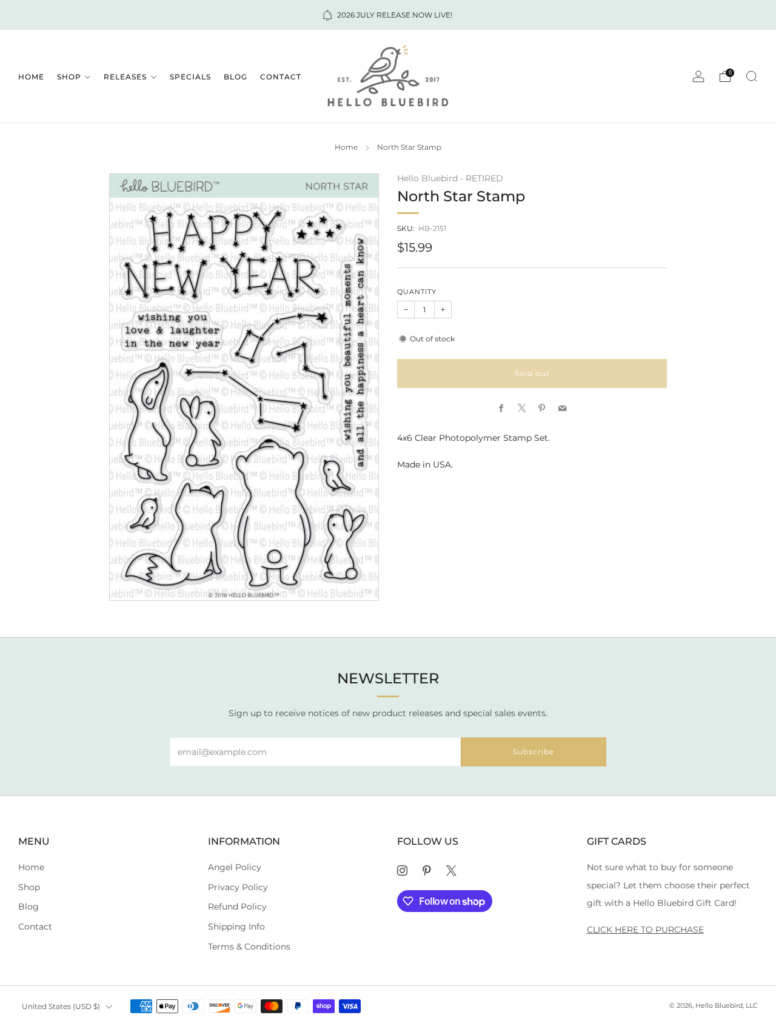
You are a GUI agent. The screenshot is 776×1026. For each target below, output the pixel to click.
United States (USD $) (61, 1006)
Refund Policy (237, 906)
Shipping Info (236, 926)
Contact (280, 76)
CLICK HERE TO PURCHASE (645, 929)
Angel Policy (234, 867)
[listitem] (388, 15)
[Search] (752, 76)
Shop (69, 76)
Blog (235, 76)
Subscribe (533, 751)
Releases (125, 76)
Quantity (416, 292)
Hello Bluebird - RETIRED (450, 178)
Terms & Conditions (249, 946)
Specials (190, 76)
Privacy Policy (238, 887)
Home (31, 76)
